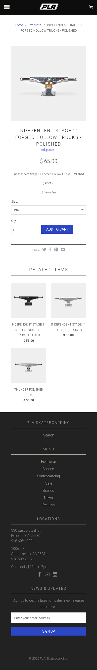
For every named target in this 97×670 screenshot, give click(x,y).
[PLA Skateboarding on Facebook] (39, 574)
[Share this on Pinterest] (55, 249)
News (48, 498)
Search (48, 435)
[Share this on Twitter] (43, 249)
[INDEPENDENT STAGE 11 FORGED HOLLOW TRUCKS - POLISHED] (48, 83)
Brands (48, 491)
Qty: (14, 221)
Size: (14, 201)
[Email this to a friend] (62, 249)
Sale (48, 483)
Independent (48, 150)
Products (35, 25)
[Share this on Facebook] (49, 249)
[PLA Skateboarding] (52, 5)
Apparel (48, 469)
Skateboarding (48, 476)
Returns (49, 505)
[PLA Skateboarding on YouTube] (47, 574)
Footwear (48, 462)
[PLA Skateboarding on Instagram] (55, 574)
